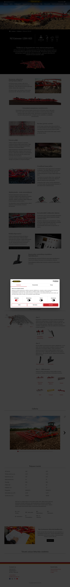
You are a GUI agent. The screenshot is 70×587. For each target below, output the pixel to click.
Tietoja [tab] (51, 284)
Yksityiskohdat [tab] (35, 284)
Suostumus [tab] (18, 284)
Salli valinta (35, 304)
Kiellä (19, 304)
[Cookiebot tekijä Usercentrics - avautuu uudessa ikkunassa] (53, 281)
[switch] (28, 301)
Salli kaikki (51, 304)
